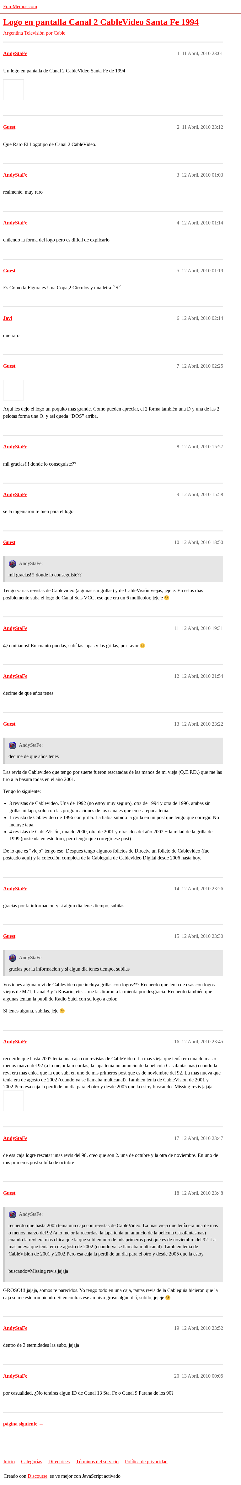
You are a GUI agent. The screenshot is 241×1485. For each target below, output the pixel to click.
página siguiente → (23, 1423)
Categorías (31, 1461)
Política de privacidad (146, 1461)
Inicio (9, 1461)
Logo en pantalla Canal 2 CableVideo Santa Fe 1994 (101, 22)
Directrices (59, 1461)
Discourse (37, 1476)
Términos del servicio (97, 1461)
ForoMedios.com (20, 6)
